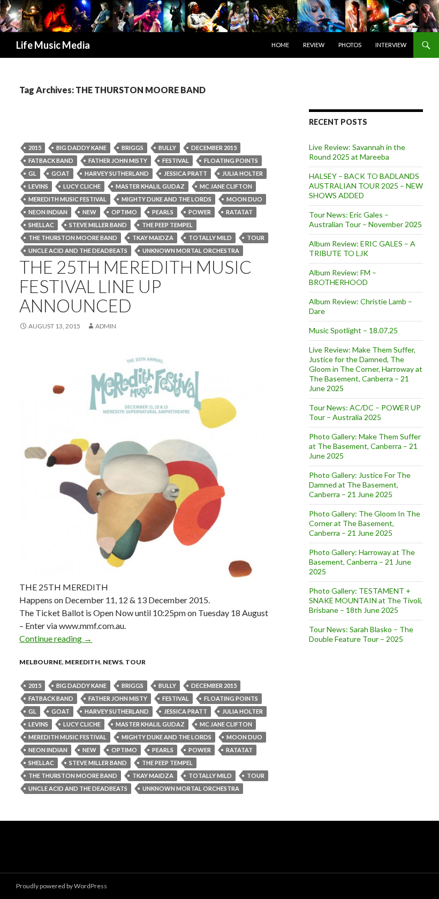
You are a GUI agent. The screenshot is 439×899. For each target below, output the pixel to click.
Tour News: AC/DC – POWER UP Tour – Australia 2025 (365, 412)
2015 (34, 147)
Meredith (82, 662)
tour (255, 237)
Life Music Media (53, 45)
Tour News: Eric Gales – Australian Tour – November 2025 (365, 219)
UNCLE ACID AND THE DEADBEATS (77, 250)
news (113, 662)
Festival (175, 160)
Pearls (162, 211)
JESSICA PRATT (185, 173)
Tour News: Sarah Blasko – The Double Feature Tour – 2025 (361, 634)
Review (313, 44)
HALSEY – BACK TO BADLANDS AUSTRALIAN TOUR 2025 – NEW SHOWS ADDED (366, 185)
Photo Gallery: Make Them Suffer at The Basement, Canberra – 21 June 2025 (365, 446)
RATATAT (239, 211)
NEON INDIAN (47, 211)
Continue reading (55, 638)
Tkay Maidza (152, 237)
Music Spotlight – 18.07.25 (353, 330)
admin (105, 326)
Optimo (124, 211)
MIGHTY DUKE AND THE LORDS (166, 199)
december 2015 (214, 147)
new (89, 211)
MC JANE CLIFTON (226, 186)
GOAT (60, 173)
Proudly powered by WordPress (61, 886)
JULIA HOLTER (242, 173)
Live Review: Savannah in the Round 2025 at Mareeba (357, 152)
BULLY (167, 147)
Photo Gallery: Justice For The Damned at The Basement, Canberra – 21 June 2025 (360, 484)
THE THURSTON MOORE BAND (72, 237)
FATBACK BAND (50, 160)
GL (32, 173)
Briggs (132, 147)
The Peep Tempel (167, 224)
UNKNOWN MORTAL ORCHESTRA (190, 250)
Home (280, 44)
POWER (199, 211)
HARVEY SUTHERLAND (117, 173)
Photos (349, 44)
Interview (390, 44)
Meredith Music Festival (67, 199)
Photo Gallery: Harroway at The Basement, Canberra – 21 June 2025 (362, 562)
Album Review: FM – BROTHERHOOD (342, 277)
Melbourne (40, 662)
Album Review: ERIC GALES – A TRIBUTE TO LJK (362, 248)
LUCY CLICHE (82, 186)
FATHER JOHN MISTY (117, 160)
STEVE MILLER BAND (98, 224)
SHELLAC (41, 224)
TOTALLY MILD (210, 237)
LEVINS (38, 186)
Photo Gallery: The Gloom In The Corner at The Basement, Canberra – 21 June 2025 (364, 523)
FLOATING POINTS (231, 160)
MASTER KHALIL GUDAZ (150, 186)
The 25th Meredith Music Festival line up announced (135, 286)
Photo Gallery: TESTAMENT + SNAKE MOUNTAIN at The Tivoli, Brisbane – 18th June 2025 (365, 600)
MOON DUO (244, 199)
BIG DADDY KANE (81, 147)
